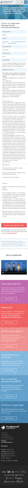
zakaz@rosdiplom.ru (6, 458)
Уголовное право (12, 43)
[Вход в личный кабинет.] (22, 2)
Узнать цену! (12, 233)
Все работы (5, 41)
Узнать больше (9, 299)
